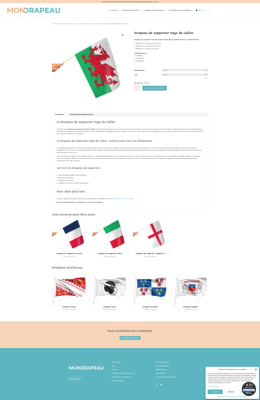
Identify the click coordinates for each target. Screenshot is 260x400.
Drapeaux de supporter (93, 23)
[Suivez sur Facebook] (157, 384)
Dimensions (139, 70)
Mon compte (116, 362)
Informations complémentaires (81, 114)
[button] (256, 369)
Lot (135, 75)
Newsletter (75, 379)
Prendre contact (130, 338)
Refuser (231, 392)
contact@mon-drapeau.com (165, 377)
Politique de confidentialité (238, 396)
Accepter (215, 392)
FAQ (113, 366)
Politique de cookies (223, 396)
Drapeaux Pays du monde (75, 23)
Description (59, 114)
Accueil (54, 23)
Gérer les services (214, 386)
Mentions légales (118, 381)
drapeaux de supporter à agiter (122, 199)
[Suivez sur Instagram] (161, 384)
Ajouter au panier (154, 88)
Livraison (115, 369)
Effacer (206, 78)
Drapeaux (61, 23)
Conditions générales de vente (123, 373)
